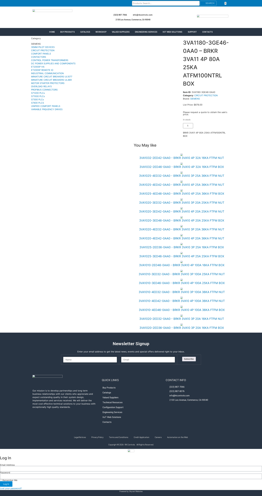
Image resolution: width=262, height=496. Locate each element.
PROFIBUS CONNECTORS (44, 89)
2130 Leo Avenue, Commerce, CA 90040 (133, 20)
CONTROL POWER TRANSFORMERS (49, 60)
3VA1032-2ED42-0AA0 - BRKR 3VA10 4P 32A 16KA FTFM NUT (181, 158)
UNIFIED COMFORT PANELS (45, 106)
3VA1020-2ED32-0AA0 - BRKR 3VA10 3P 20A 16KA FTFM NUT (181, 318)
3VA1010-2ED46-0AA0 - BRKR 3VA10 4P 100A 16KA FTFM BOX (181, 265)
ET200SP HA (37, 66)
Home (52, 32)
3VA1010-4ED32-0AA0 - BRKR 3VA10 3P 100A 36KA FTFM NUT (182, 292)
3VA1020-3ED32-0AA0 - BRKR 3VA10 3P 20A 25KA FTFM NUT (181, 202)
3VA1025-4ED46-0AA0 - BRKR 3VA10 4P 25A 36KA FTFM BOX (181, 193)
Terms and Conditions (118, 437)
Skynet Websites (136, 491)
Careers (158, 437)
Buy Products (67, 32)
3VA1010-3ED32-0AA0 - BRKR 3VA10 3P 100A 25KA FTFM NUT (182, 274)
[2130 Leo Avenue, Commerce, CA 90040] (113, 19)
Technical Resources (112, 402)
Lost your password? (11, 488)
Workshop (101, 32)
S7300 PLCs (37, 99)
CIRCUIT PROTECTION (42, 50)
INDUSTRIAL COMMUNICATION (47, 73)
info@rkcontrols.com (142, 15)
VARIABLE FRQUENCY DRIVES (46, 109)
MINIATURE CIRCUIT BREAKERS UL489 (51, 79)
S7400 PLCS (37, 102)
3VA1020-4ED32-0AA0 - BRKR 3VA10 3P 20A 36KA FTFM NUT (181, 229)
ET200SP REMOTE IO (42, 70)
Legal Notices (80, 437)
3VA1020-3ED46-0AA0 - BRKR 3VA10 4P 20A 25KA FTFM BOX (181, 220)
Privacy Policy (97, 437)
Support (192, 32)
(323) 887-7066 (120, 15)
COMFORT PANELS (41, 53)
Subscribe (189, 359)
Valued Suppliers (120, 32)
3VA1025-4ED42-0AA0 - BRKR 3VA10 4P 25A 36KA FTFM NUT (181, 184)
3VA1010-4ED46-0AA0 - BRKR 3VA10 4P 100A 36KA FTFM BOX (182, 310)
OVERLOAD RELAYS (41, 86)
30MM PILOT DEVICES (43, 47)
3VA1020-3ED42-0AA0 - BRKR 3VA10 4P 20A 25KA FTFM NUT (181, 211)
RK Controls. (130, 445)
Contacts (207, 32)
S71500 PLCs (38, 96)
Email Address (7, 465)
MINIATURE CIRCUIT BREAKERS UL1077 (51, 76)
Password (5, 472)
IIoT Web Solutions (172, 32)
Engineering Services (146, 32)
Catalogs (85, 32)
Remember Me (9, 480)
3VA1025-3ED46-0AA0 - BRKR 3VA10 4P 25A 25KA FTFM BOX (181, 256)
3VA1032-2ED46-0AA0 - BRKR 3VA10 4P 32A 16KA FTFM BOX (181, 167)
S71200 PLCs (38, 93)
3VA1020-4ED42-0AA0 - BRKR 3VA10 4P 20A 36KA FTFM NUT (181, 238)
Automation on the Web (177, 437)
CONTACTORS (38, 57)
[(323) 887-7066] (111, 15)
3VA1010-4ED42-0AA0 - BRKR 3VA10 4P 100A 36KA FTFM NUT (182, 301)
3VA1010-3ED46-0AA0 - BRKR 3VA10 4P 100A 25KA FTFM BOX (182, 283)
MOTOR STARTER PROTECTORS (47, 83)
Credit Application (141, 437)
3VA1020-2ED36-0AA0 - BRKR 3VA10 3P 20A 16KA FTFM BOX (181, 327)
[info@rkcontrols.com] (130, 15)
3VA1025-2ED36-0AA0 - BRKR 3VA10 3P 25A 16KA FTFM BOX (181, 247)
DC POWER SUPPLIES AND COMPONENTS (53, 63)
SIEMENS (195, 98)
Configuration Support (112, 407)
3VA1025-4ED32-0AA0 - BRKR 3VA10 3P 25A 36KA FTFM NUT (181, 175)
